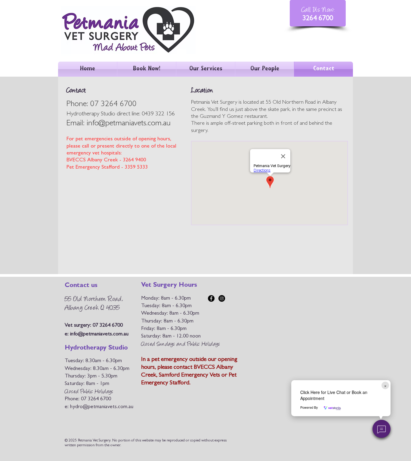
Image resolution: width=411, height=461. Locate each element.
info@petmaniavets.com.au (129, 124)
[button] (381, 429)
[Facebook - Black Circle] (211, 298)
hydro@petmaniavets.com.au (101, 407)
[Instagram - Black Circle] (221, 298)
